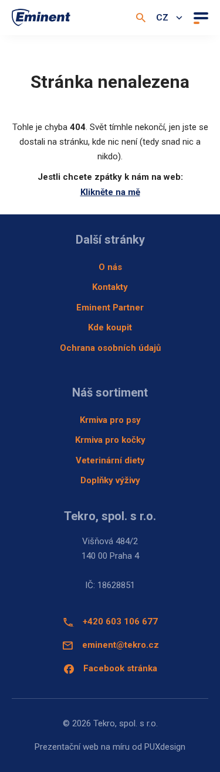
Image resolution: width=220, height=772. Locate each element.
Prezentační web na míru (82, 747)
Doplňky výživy (110, 480)
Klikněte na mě (110, 192)
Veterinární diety (110, 460)
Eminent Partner (110, 307)
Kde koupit (110, 327)
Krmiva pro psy (110, 420)
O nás (110, 267)
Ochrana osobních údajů (110, 348)
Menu (199, 17)
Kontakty (110, 287)
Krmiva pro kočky (110, 440)
